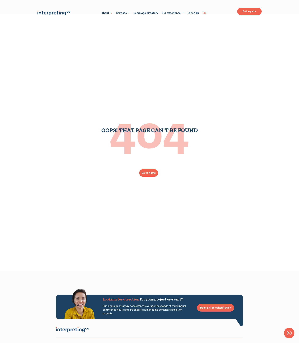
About (105, 13)
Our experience (171, 13)
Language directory (146, 13)
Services (121, 13)
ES (204, 13)
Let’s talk (193, 13)
